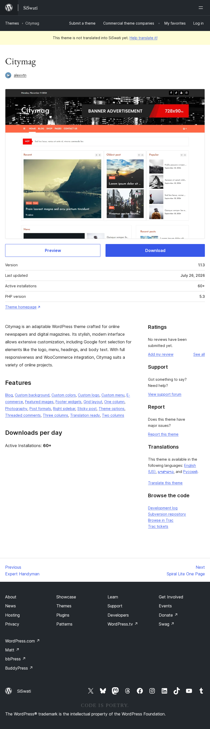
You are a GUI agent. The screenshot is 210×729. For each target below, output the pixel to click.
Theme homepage (21, 307)
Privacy (12, 624)
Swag (166, 624)
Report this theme (163, 434)
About (10, 596)
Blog (9, 395)
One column (114, 401)
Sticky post (87, 408)
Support (115, 605)
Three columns (55, 415)
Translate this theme (165, 483)
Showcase (66, 596)
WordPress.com (22, 640)
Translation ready (85, 415)
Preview (53, 250)
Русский (190, 471)
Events (165, 605)
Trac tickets (158, 526)
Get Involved (171, 596)
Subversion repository (167, 514)
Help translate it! (144, 38)
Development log (162, 508)
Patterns (64, 624)
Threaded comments (23, 415)
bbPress (15, 658)
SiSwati (24, 691)
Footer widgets (68, 401)
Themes (12, 23)
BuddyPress (19, 668)
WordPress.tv (123, 624)
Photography (16, 408)
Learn (113, 596)
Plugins (62, 615)
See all (199, 354)
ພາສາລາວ (166, 471)
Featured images (39, 401)
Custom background (32, 395)
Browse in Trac (160, 520)
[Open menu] (202, 7)
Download (155, 250)
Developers (118, 615)
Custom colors (63, 395)
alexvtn (20, 75)
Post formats (40, 408)
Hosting (12, 615)
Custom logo (88, 395)
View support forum (164, 394)
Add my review (160, 354)
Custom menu (112, 395)
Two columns (113, 415)
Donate (168, 615)
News (10, 605)
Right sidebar (64, 408)
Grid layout (92, 401)
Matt (12, 649)
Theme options (111, 408)
